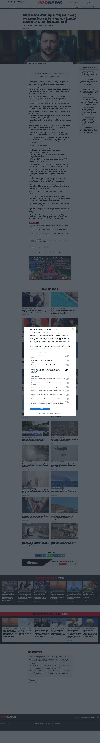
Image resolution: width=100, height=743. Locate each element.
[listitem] (50, 353)
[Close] (73, 329)
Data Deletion (42, 413)
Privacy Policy (58, 413)
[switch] (67, 356)
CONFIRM (40, 408)
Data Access (50, 413)
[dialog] (50, 371)
